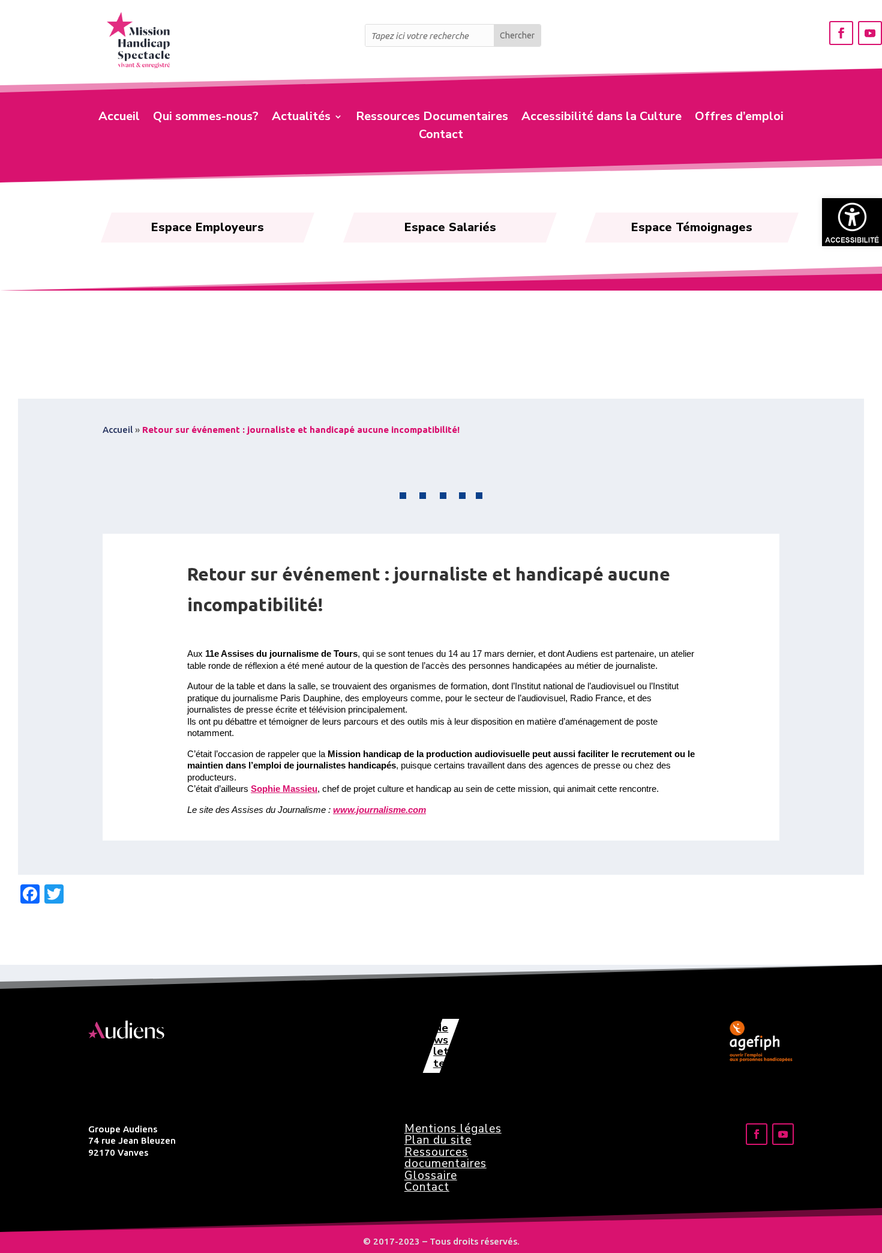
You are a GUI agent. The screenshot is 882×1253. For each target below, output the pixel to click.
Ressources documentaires (445, 1158)
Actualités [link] (301, 118)
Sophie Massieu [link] (284, 789)
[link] (852, 222)
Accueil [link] (119, 118)
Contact (426, 1187)
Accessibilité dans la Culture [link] (601, 118)
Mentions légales (453, 1129)
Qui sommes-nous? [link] (206, 118)
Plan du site (438, 1140)
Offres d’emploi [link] (739, 118)
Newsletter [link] (441, 1045)
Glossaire (430, 1175)
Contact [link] (441, 136)
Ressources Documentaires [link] (432, 118)
